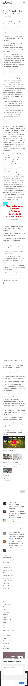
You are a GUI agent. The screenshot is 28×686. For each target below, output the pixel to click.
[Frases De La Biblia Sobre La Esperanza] (17, 456)
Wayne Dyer (6, 648)
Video (4, 638)
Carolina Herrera (7, 16)
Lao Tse (5, 599)
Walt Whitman (6, 646)
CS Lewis (5, 573)
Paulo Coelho (6, 614)
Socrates (5, 633)
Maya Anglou (6, 604)
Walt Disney (6, 643)
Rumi (4, 622)
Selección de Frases (8, 630)
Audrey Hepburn (7, 567)
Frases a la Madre (7, 580)
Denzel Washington (8, 575)
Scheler (5, 627)
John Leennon (6, 593)
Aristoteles (5, 565)
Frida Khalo (6, 588)
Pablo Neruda (6, 612)
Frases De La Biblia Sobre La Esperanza (16, 461)
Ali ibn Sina (6, 562)
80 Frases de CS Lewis (15, 550)
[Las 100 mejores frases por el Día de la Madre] (7, 456)
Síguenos (5, 496)
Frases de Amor (7, 583)
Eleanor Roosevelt (8, 578)
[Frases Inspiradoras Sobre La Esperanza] (7, 470)
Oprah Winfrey (6, 609)
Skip (16, 683)
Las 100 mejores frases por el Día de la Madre (7, 461)
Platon (4, 617)
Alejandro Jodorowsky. (9, 559)
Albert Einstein (7, 557)
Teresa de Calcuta (7, 635)
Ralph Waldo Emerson (9, 620)
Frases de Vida (7, 586)
